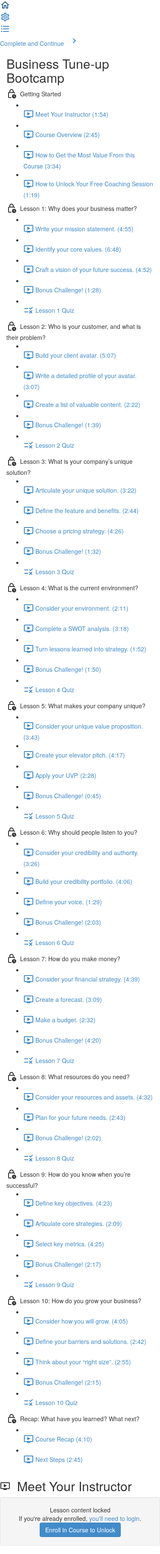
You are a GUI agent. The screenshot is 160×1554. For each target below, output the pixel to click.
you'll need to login (114, 1518)
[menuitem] (5, 19)
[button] (5, 7)
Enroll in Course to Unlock (80, 1530)
